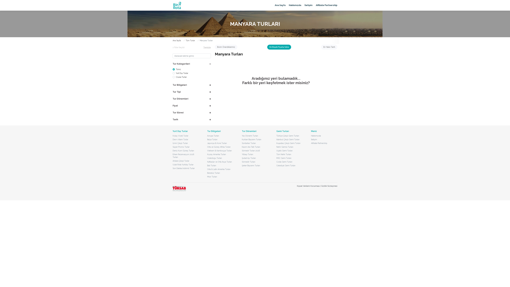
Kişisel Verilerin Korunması (308, 186)
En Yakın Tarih (329, 47)
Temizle (207, 47)
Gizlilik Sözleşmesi (329, 186)
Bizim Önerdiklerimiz (226, 47)
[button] (192, 64)
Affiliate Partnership (326, 5)
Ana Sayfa (280, 5)
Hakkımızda (295, 5)
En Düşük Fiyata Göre (279, 47)
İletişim (309, 5)
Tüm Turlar (190, 40)
